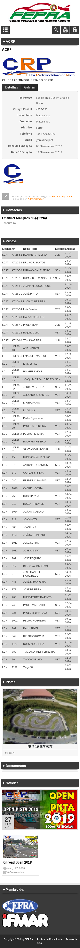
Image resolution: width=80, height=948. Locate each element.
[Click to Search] (56, 29)
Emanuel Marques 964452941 (24, 218)
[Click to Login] (74, 29)
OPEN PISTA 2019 (20, 809)
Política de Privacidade (50, 939)
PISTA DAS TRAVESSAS (40, 746)
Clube (69, 196)
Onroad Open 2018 (17, 862)
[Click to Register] (65, 29)
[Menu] (5, 29)
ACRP (61, 196)
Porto (55, 196)
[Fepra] (40, 12)
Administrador (35, 199)
